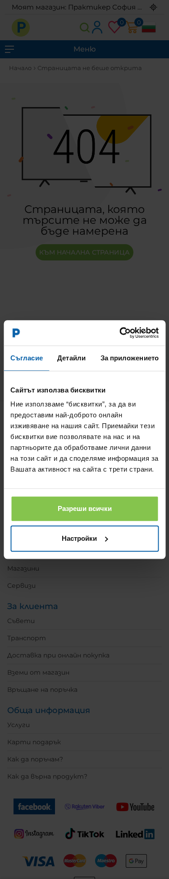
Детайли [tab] (71, 358)
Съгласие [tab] (26, 358)
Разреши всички (85, 508)
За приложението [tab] (129, 358)
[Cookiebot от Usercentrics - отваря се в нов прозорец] (120, 333)
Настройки (79, 538)
